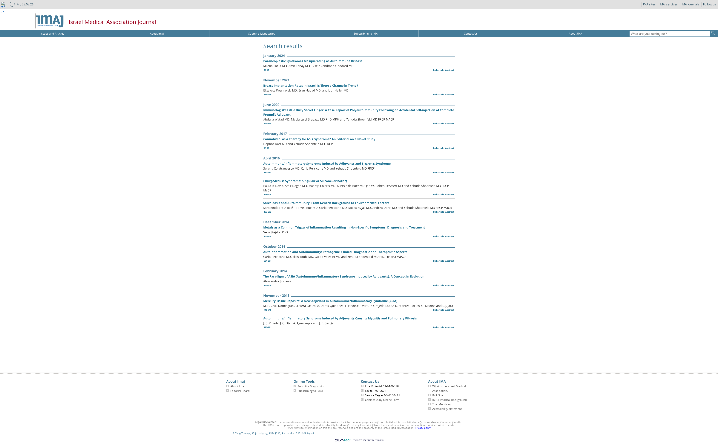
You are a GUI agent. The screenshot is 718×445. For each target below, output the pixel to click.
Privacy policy (423, 427)
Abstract (449, 69)
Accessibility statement (447, 408)
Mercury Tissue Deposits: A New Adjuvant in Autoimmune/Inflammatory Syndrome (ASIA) (330, 301)
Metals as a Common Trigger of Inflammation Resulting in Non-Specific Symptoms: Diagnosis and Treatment (344, 227)
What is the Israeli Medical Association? (449, 388)
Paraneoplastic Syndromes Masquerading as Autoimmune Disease (312, 61)
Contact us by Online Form (382, 399)
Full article (438, 69)
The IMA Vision (442, 404)
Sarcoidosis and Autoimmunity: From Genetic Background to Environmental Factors (326, 203)
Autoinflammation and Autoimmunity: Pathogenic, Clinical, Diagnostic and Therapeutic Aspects (335, 252)
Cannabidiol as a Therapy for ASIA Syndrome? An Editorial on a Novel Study (319, 139)
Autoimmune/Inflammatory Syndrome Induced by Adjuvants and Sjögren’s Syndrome (327, 163)
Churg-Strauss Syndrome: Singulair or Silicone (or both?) (305, 181)
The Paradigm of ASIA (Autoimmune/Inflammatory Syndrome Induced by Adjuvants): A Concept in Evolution (343, 276)
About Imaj (237, 386)
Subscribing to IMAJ (310, 390)
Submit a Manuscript (311, 386)
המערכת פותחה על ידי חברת (368, 440)
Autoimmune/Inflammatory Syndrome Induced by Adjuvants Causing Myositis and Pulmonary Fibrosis (340, 318)
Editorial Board (240, 390)
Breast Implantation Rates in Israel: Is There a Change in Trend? (310, 85)
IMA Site (437, 395)
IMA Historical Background (449, 399)
